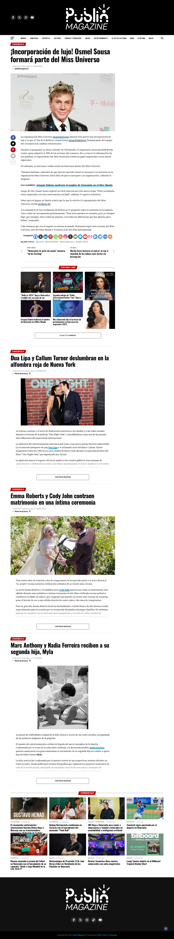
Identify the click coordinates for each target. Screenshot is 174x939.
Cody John (64, 589)
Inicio (151, 38)
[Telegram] (100, 236)
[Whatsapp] (55, 236)
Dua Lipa (52, 447)
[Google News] (105, 236)
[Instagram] (65, 236)
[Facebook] (35, 236)
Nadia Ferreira (97, 747)
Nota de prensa (21, 374)
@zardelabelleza (77, 140)
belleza (40, 242)
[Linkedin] (45, 236)
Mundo (23, 38)
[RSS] (60, 236)
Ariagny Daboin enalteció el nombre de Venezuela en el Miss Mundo (74, 185)
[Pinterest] (50, 236)
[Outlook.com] (95, 236)
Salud (87, 38)
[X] (40, 236)
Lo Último (141, 38)
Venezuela (34, 38)
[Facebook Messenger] (80, 236)
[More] (110, 236)
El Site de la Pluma (119, 38)
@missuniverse (61, 136)
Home (132, 38)
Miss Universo (52, 242)
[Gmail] (90, 236)
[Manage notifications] (166, 929)
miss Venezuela (67, 242)
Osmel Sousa (82, 242)
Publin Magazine (79, 935)
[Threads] (70, 236)
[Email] (75, 236)
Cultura (57, 38)
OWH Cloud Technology (107, 935)
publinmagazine (21, 69)
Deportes (46, 38)
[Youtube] (85, 236)
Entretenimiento (101, 38)
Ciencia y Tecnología (73, 38)
